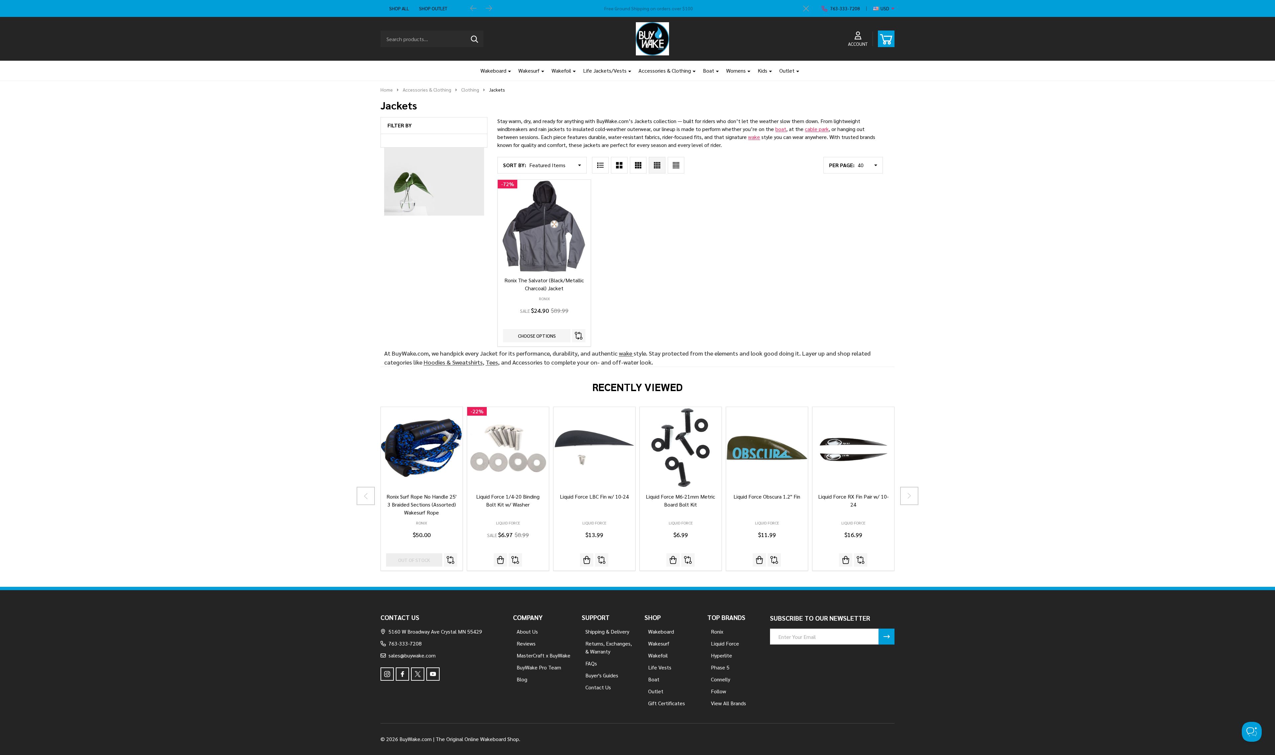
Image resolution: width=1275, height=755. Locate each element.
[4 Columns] (657, 165)
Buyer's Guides (601, 675)
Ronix (421, 522)
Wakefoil (561, 70)
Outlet (787, 70)
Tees (492, 362)
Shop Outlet (433, 8)
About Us (527, 631)
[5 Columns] (676, 165)
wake (754, 136)
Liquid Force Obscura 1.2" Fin (766, 496)
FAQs (591, 663)
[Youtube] (433, 674)
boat (780, 128)
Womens (736, 70)
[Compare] (578, 335)
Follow (718, 691)
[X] (418, 674)
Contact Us (598, 687)
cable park (817, 128)
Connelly (720, 679)
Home (387, 90)
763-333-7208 (405, 643)
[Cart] (886, 39)
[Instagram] (387, 674)
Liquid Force (508, 522)
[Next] (488, 8)
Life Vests (659, 667)
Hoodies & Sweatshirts (453, 362)
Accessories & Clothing (664, 70)
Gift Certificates (666, 703)
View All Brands (728, 703)
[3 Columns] (638, 165)
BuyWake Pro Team (539, 667)
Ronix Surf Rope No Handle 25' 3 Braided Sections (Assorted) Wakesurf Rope (421, 504)
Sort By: (514, 165)
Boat (708, 70)
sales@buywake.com (412, 655)
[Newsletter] (886, 637)
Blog (522, 679)
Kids (762, 70)
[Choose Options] (586, 560)
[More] (507, 70)
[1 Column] (600, 165)
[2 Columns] (619, 165)
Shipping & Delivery (607, 631)
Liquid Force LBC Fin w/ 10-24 (594, 496)
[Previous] (473, 8)
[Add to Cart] (500, 560)
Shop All (399, 8)
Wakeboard (493, 70)
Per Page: (842, 165)
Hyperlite (721, 655)
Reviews (526, 643)
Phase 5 (720, 667)
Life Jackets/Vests (605, 70)
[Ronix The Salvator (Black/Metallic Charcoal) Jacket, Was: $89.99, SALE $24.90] (544, 226)
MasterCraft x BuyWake (543, 655)
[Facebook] (402, 674)
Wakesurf (529, 70)
